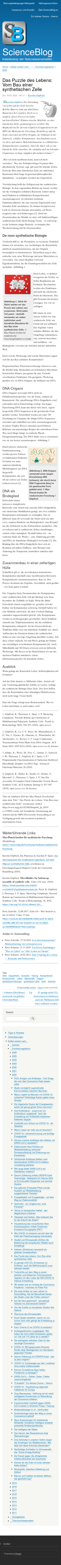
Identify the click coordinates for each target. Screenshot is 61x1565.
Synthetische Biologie (12, 981)
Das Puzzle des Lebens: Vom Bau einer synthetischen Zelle (32, 1257)
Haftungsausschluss (48, 3)
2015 (14, 1497)
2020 (4, 70)
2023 (14, 1063)
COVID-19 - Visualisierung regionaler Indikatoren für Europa (31, 1388)
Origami (40, 978)
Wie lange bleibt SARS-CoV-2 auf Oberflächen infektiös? (30, 1170)
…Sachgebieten (17, 1516)
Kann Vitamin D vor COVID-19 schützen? (33, 1327)
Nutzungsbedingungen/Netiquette (18, 3)
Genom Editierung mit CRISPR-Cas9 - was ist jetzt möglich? (34, 1358)
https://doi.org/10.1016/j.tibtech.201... (22, 904)
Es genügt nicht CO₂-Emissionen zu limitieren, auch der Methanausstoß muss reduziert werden (46, 998)
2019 (14, 1482)
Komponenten (8, 978)
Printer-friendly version (26, 987)
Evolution (25, 975)
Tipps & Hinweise (16, 1032)
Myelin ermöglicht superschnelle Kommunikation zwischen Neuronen (30, 1089)
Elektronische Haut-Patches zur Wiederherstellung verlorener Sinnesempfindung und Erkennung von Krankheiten (32, 1151)
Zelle (43, 981)
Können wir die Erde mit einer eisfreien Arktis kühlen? (32, 1464)
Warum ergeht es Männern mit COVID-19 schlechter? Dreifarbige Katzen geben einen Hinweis (34, 1097)
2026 (14, 1052)
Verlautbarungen (15, 1036)
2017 (14, 1490)
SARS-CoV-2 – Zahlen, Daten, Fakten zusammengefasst (32, 1378)
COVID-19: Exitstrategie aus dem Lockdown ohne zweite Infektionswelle (34, 1365)
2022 (14, 1067)
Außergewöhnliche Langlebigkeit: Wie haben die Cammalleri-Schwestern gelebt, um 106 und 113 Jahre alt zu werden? (33, 1333)
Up (30, 992)
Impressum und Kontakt (23, 9)
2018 (14, 1486)
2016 (14, 1494)
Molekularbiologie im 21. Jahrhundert (31, 1409)
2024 (14, 1059)
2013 (14, 1505)
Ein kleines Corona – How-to (44, 16)
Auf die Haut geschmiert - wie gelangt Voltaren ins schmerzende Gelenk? (31, 1302)
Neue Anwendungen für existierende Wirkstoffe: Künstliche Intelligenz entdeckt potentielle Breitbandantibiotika (33, 1422)
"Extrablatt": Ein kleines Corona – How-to (33, 1383)
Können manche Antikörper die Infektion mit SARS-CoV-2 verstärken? (34, 1142)
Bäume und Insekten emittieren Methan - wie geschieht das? (33, 1477)
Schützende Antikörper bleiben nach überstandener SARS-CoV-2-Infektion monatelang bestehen (31, 1162)
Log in (40, 987)
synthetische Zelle (32, 981)
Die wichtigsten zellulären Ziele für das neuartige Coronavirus (32, 1342)
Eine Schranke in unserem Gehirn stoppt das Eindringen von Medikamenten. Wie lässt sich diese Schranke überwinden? (33, 1442)
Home (5, 66)
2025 (14, 1056)
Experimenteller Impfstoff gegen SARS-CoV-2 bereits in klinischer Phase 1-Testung (34, 1404)
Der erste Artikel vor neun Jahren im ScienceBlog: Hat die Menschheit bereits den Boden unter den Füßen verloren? (33, 1294)
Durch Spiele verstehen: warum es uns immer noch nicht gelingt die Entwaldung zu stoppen (34, 1320)
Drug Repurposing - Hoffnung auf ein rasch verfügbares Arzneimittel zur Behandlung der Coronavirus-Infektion (34, 1396)
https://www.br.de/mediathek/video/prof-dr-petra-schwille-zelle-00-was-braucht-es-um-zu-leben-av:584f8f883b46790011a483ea (28, 923)
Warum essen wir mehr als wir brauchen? (33, 1129)
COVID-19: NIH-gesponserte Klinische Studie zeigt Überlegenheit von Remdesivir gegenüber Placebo (34, 1349)
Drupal (18, 1553)
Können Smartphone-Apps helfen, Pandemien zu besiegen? (30, 1371)
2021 (14, 1070)
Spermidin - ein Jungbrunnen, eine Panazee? (30, 1205)
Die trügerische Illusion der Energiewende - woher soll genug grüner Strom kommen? (34, 1105)
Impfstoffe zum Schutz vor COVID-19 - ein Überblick (33, 1125)
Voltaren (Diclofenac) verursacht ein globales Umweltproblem (13, 996)
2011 (14, 1512)
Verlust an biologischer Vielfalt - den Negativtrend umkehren (30, 1212)
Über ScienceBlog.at (48, 9)
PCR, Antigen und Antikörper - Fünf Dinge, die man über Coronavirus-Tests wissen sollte (34, 1081)
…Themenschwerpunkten (22, 1520)
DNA (4, 975)
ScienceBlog (27, 51)
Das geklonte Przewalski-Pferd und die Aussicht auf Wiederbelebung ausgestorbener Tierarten (32, 1190)
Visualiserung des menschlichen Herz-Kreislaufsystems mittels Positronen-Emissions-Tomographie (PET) (31, 1226)
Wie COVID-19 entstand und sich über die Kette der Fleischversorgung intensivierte (33, 1235)
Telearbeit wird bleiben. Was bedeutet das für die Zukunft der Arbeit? (33, 1218)
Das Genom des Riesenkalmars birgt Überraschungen (31, 1434)
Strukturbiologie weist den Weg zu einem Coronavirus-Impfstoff (33, 1415)
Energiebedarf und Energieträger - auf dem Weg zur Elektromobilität (34, 1199)
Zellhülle (51, 981)
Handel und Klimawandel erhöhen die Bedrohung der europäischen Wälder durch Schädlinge (34, 1242)
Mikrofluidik (30, 978)
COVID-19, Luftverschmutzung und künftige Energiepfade (34, 1135)
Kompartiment (46, 975)
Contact (6, 1543)
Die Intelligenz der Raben (26, 1429)
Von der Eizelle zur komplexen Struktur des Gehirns (34, 1309)
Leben (20, 978)
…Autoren (15, 1044)
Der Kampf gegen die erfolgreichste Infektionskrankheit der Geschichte (30, 1457)
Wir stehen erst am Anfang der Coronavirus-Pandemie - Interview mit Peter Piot (34, 1286)
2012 (14, 1508)
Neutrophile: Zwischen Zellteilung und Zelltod (31, 1471)
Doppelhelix (14, 975)
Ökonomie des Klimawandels (27, 1313)
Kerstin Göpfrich (36, 95)
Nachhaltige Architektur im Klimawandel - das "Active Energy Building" (33, 1451)
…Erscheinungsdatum (43, 66)
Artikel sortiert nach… (20, 66)
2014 (14, 1501)
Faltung (35, 975)
